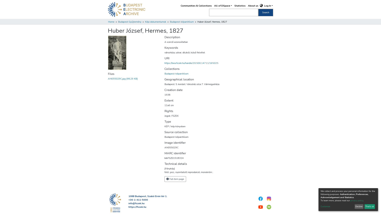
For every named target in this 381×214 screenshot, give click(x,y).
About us (253, 5)
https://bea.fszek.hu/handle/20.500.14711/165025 (191, 63)
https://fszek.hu (137, 207)
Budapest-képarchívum (182, 21)
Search (265, 12)
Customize (325, 206)
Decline (359, 206)
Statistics (240, 5)
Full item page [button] (176, 179)
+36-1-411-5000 (138, 200)
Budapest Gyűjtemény (129, 21)
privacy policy (356, 200)
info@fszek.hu (136, 203)
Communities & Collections (196, 5)
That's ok (369, 206)
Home (111, 21)
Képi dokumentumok (155, 21)
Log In (267, 5)
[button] (261, 6)
